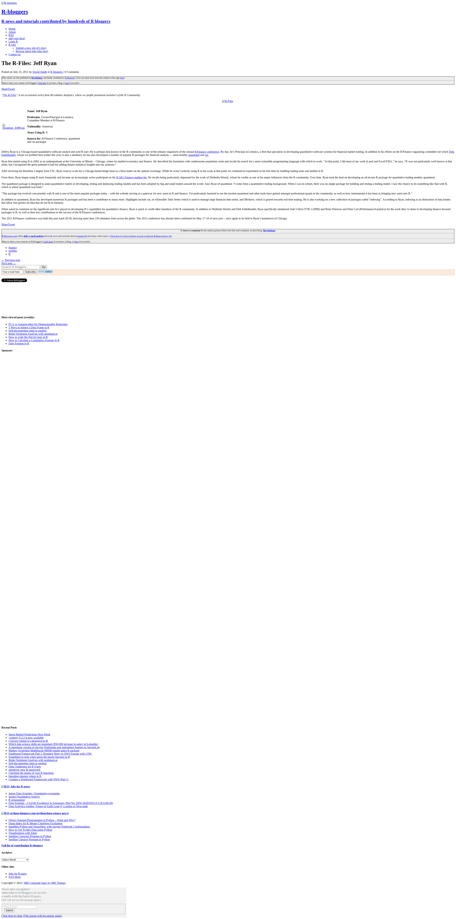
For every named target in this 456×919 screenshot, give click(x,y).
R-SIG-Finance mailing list (131, 177)
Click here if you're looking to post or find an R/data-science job (141, 236)
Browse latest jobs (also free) (32, 51)
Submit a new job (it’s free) (31, 48)
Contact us (14, 54)
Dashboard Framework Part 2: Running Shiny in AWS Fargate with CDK (50, 753)
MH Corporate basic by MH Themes (45, 882)
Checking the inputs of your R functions (31, 772)
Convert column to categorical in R (28, 740)
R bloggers (56, 71)
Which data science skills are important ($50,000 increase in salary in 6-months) (53, 744)
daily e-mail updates (34, 236)
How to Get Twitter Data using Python (30, 829)
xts (206, 154)
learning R (82, 236)
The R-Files (9, 95)
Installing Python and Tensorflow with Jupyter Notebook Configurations (49, 826)
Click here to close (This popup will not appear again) (31, 915)
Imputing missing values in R (25, 776)
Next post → (8, 263)
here (122, 78)
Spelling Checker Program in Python (29, 839)
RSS (11, 35)
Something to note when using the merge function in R (39, 756)
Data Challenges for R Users (25, 766)
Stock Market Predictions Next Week (29, 734)
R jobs (12, 44)
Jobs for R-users (20, 786)
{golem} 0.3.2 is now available (26, 737)
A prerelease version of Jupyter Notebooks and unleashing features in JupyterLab (54, 747)
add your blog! (17, 38)
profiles (13, 250)
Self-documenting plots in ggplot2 (28, 330)
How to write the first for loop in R (28, 337)
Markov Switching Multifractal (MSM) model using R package (44, 750)
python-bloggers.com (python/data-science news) (39, 813)
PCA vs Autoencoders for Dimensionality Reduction (38, 324)
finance (13, 247)
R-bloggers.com (9, 236)
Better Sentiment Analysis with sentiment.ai (33, 333)
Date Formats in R (19, 343)
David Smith (40, 71)
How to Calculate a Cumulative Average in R (34, 340)
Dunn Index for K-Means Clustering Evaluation (35, 823)
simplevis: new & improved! (24, 769)
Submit (9, 910)
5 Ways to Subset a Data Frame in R (29, 327)
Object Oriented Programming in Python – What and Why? (42, 820)
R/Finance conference (207, 151)
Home (12, 28)
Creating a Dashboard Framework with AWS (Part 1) (38, 779)
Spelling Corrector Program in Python (30, 836)
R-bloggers (69, 78)
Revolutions (37, 78)
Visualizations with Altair (23, 833)
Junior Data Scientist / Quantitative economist (34, 793)
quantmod (194, 154)
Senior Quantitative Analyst (24, 796)
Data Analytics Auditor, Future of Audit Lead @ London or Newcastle (48, 806)
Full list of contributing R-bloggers (22, 845)
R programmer (17, 799)
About (12, 32)
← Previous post (10, 260)
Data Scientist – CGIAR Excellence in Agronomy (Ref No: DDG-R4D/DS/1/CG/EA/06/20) (61, 803)
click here (42, 83)
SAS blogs (15, 876)
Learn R (13, 41)
